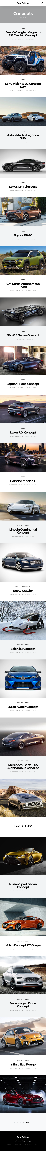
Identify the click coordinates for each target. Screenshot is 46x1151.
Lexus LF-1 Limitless (23, 186)
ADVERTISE (28, 1145)
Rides (23, 28)
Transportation (25, 586)
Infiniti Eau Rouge (23, 1064)
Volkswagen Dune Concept (23, 1005)
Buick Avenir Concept (23, 707)
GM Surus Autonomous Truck (22, 285)
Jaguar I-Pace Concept (23, 384)
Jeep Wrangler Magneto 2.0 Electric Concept (23, 33)
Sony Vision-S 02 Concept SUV (23, 85)
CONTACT (18, 1145)
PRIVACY (37, 1145)
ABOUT (9, 1145)
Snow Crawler (23, 590)
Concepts (20, 525)
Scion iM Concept (23, 649)
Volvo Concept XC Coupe (22, 945)
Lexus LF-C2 (23, 826)
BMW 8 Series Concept (23, 335)
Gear (17, 586)
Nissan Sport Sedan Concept (23, 885)
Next (28, 1122)
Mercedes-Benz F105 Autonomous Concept (23, 766)
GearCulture (23, 3)
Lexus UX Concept (23, 432)
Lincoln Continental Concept (23, 531)
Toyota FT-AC (23, 235)
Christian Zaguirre (18, 39)
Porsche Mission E (23, 481)
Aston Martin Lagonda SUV (23, 136)
